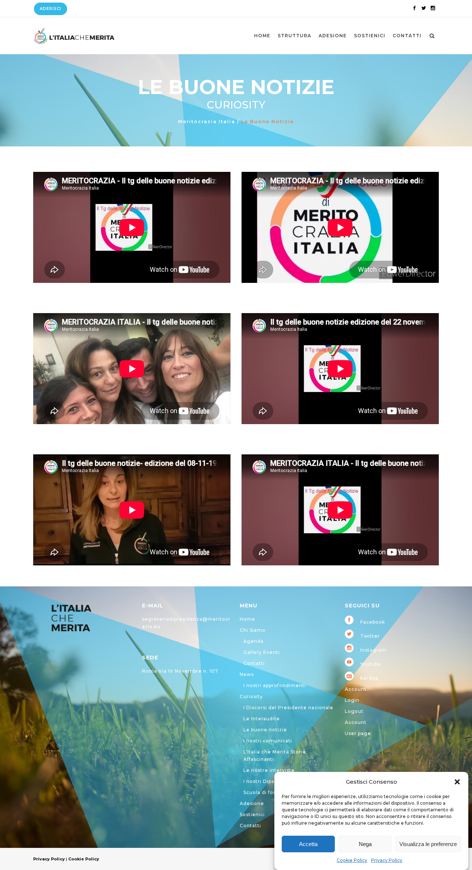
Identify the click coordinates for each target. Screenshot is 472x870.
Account (356, 689)
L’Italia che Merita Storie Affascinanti (274, 755)
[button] (457, 782)
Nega (365, 844)
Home (247, 619)
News (247, 674)
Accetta (308, 844)
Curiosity (251, 696)
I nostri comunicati (267, 741)
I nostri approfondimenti (274, 685)
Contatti (254, 663)
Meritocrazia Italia (206, 121)
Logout (354, 711)
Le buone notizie (265, 729)
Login (352, 700)
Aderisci (50, 8)
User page (358, 733)
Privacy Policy (386, 860)
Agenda (253, 641)
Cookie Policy (352, 860)
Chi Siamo (253, 630)
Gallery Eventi (261, 652)
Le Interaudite (261, 718)
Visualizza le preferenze (428, 844)
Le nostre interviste (269, 770)
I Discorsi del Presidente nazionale (288, 707)
